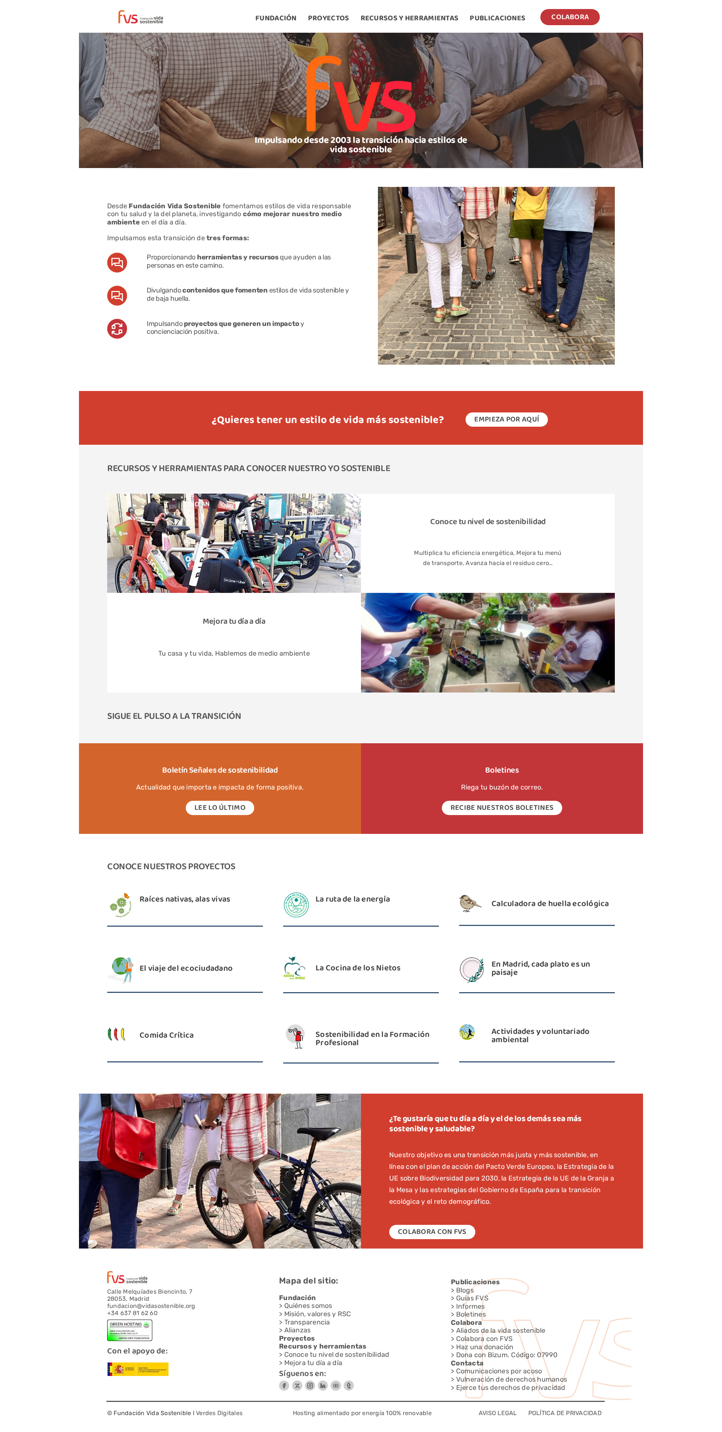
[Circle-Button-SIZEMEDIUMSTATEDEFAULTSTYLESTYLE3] (323, 1383)
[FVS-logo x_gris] (297, 1383)
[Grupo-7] (310, 1383)
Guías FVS (472, 1298)
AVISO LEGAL (498, 1413)
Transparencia (307, 1322)
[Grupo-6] (349, 1383)
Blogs (465, 1290)
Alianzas (297, 1330)
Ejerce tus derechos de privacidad (511, 1388)
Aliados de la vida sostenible (501, 1330)
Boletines (471, 1314)
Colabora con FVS (484, 1339)
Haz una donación (485, 1347)
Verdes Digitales (219, 1413)
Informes (470, 1306)
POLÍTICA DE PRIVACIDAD (565, 1413)
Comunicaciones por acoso (499, 1371)
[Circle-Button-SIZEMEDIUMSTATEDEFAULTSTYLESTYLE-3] (336, 1383)
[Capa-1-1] (140, 13)
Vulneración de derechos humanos (511, 1379)
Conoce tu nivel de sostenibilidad (488, 522)
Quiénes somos (308, 1306)
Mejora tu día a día (313, 1363)
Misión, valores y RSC (317, 1314)
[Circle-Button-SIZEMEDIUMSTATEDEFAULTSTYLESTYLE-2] (284, 1383)
